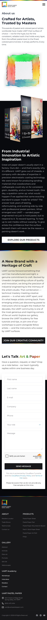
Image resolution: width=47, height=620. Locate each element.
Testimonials (6, 526)
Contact (4, 586)
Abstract (5, 547)
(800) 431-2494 (10, 603)
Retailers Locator (7, 518)
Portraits (5, 558)
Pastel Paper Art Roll (30, 533)
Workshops (6, 575)
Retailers (5, 583)
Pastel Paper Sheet (29, 518)
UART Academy (9, 571)
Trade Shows (6, 522)
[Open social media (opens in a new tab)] (37, 615)
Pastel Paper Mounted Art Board (34, 526)
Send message (23, 466)
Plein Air (5, 554)
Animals (4, 551)
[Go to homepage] (6, 504)
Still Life (4, 561)
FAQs (25, 537)
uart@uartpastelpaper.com (14, 607)
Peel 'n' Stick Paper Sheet (31, 529)
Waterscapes (6, 565)
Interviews (5, 579)
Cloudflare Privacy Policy (21, 476)
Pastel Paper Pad (29, 522)
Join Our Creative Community (23, 340)
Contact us (5, 529)
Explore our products (23, 240)
